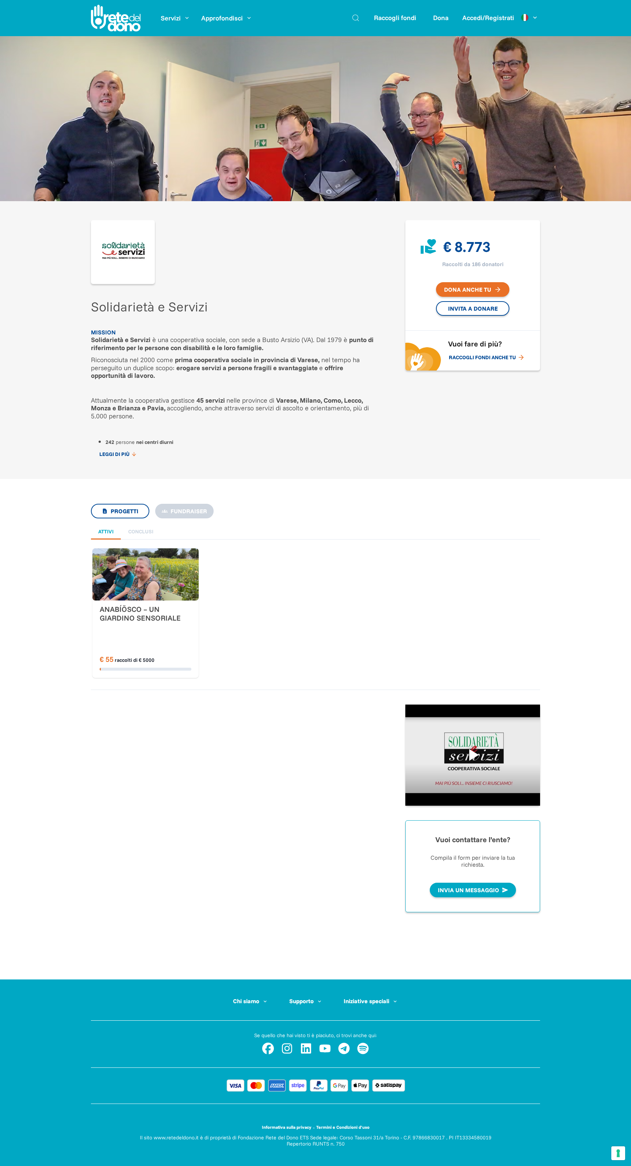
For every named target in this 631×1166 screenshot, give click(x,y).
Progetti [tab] (124, 511)
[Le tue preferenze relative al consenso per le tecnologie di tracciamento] (618, 1153)
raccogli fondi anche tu (482, 357)
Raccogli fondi (395, 18)
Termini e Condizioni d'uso (343, 1127)
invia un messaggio (468, 890)
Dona (440, 18)
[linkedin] (306, 1048)
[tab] (106, 531)
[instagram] (287, 1048)
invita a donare (473, 308)
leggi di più (114, 454)
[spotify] (363, 1048)
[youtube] (325, 1048)
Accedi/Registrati (488, 18)
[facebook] (268, 1048)
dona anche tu (467, 289)
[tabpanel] (315, 598)
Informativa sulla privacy (286, 1127)
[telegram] (344, 1048)
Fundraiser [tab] (189, 511)
